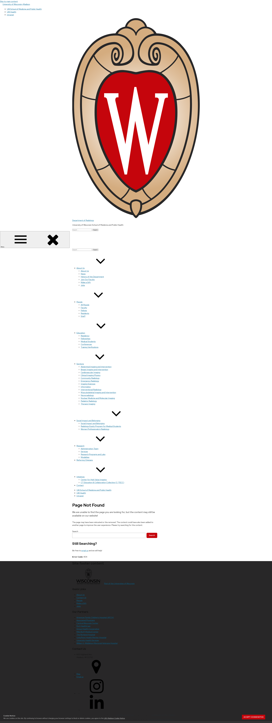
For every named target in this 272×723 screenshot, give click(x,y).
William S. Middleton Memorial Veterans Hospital (97, 643)
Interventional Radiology (91, 389)
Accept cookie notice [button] (254, 717)
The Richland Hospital (85, 634)
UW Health (11, 12)
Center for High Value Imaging (94, 479)
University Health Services (87, 640)
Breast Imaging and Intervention (94, 369)
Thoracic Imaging (88, 404)
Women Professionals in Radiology (95, 429)
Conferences (86, 344)
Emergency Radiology (90, 381)
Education (80, 333)
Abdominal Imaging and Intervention (96, 366)
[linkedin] (97, 710)
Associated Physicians (85, 620)
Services (84, 451)
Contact (80, 485)
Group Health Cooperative (87, 629)
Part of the (119, 583)
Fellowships (85, 338)
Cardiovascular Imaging (90, 372)
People (79, 302)
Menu (3, 247)
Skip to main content (9, 1)
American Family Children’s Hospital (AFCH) (95, 617)
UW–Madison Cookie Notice (114, 718)
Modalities (85, 457)
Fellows (84, 310)
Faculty (84, 307)
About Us (80, 268)
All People (85, 305)
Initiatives (80, 477)
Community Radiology (90, 378)
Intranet (10, 15)
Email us (79, 677)
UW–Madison (16, 4)
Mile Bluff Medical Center (87, 632)
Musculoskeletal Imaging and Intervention (98, 392)
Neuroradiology (87, 395)
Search (75, 531)
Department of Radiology (83, 220)
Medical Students (88, 341)
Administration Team (89, 448)
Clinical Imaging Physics (90, 375)
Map (78, 674)
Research (80, 446)
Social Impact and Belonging (88, 420)
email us (84, 550)
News (83, 274)
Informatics (86, 387)
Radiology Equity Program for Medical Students (101, 426)
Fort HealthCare (83, 626)
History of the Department (92, 276)
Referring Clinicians (84, 460)
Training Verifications (89, 347)
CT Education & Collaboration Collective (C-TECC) (102, 482)
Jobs (83, 285)
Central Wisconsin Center (87, 623)
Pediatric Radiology (89, 401)
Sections (80, 364)
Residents (85, 313)
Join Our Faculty (88, 279)
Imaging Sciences (88, 384)
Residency (85, 336)
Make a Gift (86, 282)
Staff (83, 316)
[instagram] (97, 693)
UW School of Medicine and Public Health (24, 9)
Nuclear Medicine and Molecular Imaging (98, 398)
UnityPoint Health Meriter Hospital (91, 637)
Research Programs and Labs (93, 454)
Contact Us (81, 597)
